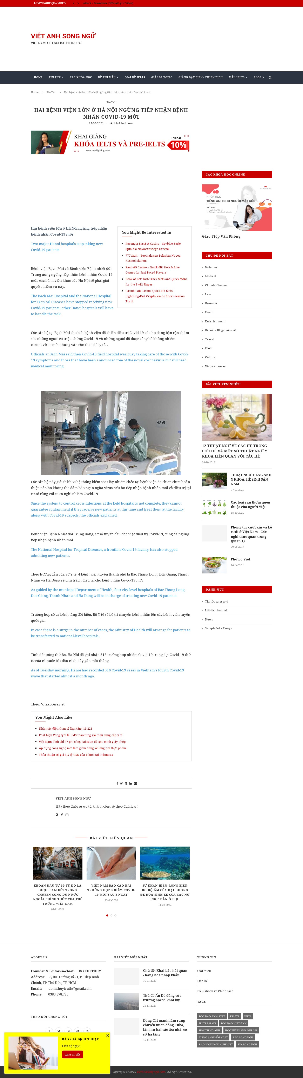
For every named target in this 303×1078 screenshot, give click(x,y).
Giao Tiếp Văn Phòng (221, 236)
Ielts (247, 1016)
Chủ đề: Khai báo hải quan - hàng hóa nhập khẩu (165, 972)
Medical (210, 276)
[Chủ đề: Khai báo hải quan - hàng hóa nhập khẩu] (126, 976)
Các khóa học (81, 77)
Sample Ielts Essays (218, 628)
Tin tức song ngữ (216, 601)
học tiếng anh (209, 1030)
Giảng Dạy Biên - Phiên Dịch (201, 77)
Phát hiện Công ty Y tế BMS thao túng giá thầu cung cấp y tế (80, 735)
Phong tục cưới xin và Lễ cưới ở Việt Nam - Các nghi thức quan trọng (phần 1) (251, 534)
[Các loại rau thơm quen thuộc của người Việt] (214, 508)
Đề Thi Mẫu (107, 77)
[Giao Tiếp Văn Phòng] (237, 207)
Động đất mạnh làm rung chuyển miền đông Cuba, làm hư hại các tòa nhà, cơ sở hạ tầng (165, 1027)
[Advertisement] (192, 39)
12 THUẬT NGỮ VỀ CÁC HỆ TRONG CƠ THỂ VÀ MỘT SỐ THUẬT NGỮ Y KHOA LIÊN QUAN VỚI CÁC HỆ (234, 451)
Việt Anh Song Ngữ (73, 798)
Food (208, 348)
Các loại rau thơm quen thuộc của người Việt (250, 504)
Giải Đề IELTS (135, 77)
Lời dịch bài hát (216, 610)
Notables (211, 267)
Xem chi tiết (72, 1054)
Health (209, 312)
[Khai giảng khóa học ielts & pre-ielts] (111, 133)
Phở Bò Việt (240, 559)
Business (211, 303)
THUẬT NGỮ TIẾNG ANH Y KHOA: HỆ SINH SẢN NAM (251, 479)
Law (208, 294)
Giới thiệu (204, 971)
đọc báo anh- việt (212, 1016)
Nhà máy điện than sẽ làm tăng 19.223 (65, 728)
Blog (258, 77)
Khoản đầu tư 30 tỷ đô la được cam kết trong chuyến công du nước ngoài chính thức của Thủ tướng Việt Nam (57, 894)
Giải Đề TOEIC (161, 77)
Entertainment (215, 321)
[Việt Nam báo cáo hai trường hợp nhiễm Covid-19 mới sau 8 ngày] (111, 863)
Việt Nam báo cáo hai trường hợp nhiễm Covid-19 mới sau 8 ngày (111, 889)
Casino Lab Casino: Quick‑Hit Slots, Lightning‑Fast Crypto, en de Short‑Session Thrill (155, 296)
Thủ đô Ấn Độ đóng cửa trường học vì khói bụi (162, 997)
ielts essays (207, 1023)
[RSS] (87, 1031)
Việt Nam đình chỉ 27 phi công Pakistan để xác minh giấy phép (82, 742)
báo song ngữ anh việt (216, 1044)
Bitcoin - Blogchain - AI (220, 330)
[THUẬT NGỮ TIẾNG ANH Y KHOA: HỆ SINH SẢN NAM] (214, 481)
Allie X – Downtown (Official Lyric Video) (108, 3)
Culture (210, 357)
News (209, 619)
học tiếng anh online (241, 1030)
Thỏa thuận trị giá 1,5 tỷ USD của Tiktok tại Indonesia (76, 755)
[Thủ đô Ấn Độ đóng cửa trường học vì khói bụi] (126, 1001)
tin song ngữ (247, 1044)
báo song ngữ (243, 1037)
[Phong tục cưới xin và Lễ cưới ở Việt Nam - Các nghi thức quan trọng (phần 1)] (214, 533)
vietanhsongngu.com (151, 1072)
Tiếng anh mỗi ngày (213, 1037)
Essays (234, 1016)
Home (38, 77)
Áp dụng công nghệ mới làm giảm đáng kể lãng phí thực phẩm (82, 748)
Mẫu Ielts (237, 77)
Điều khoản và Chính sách (215, 991)
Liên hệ (202, 981)
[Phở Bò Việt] (214, 565)
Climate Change (216, 285)
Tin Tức (55, 77)
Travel (209, 339)
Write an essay (215, 366)
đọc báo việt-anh (234, 1023)
